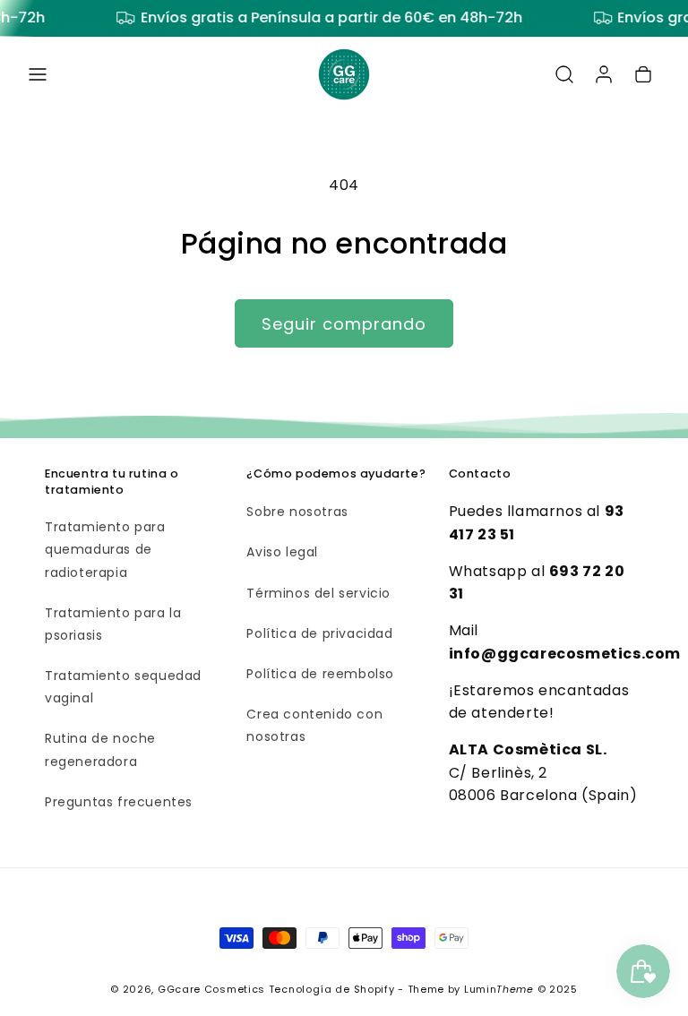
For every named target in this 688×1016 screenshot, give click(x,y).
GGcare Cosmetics (211, 989)
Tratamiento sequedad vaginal (123, 687)
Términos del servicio (318, 593)
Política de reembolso (320, 674)
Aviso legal (282, 552)
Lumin (499, 989)
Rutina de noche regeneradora (100, 749)
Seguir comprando (344, 324)
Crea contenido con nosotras (314, 725)
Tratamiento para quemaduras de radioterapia (105, 549)
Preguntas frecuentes (119, 802)
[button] (37, 74)
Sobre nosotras (297, 512)
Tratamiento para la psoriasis (113, 624)
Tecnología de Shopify (332, 989)
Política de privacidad (319, 633)
